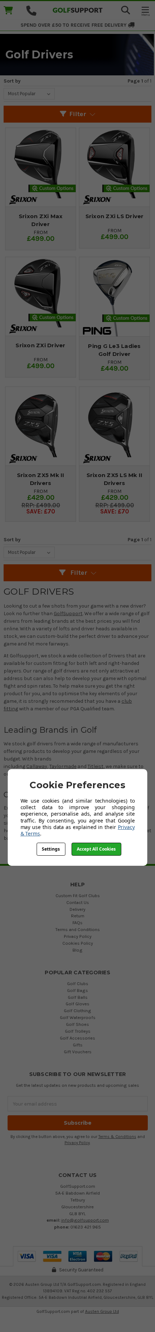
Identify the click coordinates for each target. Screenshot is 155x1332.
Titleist (95, 766)
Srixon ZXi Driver (40, 345)
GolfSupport (68, 613)
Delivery (77, 909)
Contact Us (77, 902)
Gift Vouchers (78, 1051)
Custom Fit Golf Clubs (78, 895)
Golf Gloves (77, 1003)
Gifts (78, 1044)
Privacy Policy (78, 936)
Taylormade (62, 766)
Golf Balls (78, 997)
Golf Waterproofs (78, 1017)
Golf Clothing (77, 1010)
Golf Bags (77, 990)
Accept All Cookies (96, 849)
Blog (77, 950)
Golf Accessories (77, 1038)
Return (77, 915)
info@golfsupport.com (85, 1220)
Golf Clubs (77, 983)
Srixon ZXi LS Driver (114, 216)
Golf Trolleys (77, 1031)
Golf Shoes (77, 1024)
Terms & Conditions (117, 1136)
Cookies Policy (77, 943)
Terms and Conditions (77, 929)
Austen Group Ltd (102, 1311)
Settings (51, 849)
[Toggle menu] (145, 11)
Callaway (36, 766)
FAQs (77, 922)
